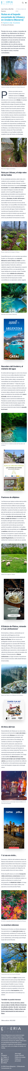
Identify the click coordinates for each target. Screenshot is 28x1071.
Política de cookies (20, 1057)
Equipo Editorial (19, 1055)
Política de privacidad (18, 1060)
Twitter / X (6, 1057)
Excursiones (16, 23)
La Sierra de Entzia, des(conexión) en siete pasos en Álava (13, 1011)
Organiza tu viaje (7, 23)
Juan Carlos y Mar (6, 9)
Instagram (4, 1055)
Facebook (6, 1059)
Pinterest (5, 1061)
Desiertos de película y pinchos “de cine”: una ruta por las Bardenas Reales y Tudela (14, 1007)
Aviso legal (18, 1053)
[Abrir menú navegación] (26, 3)
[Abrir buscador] (23, 3)
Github (5, 1063)
